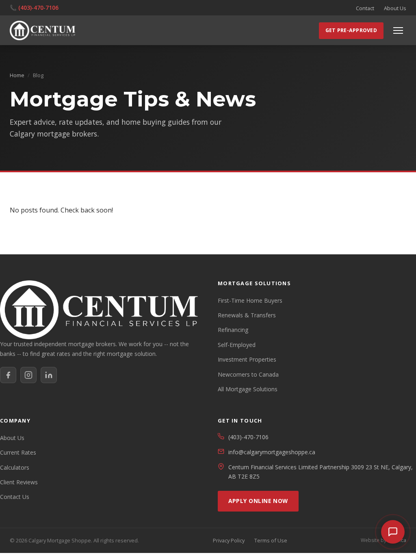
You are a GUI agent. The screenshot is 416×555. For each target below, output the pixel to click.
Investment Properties (247, 359)
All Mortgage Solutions (247, 389)
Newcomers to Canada (248, 374)
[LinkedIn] (49, 375)
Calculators (14, 467)
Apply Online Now (258, 501)
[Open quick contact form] (393, 532)
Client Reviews (19, 482)
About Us (395, 8)
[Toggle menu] (398, 30)
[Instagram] (28, 375)
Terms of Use (270, 540)
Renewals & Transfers (247, 315)
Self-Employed (237, 345)
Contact (365, 8)
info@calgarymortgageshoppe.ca (271, 452)
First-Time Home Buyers (250, 300)
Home (17, 75)
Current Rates (18, 452)
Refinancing (233, 330)
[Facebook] (8, 375)
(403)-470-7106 (38, 7)
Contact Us (14, 497)
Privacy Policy (229, 540)
